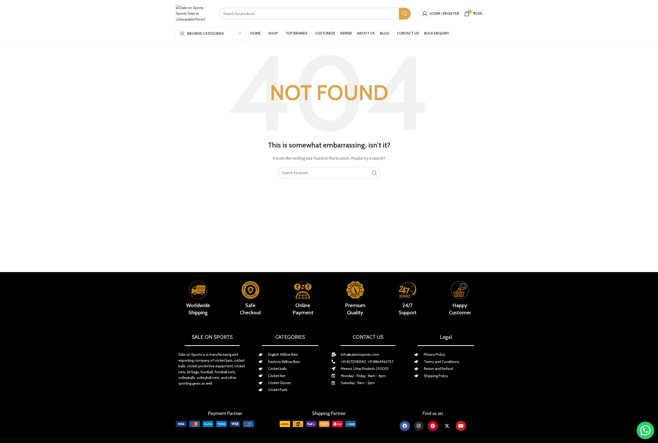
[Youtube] (461, 426)
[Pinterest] (433, 426)
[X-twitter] (447, 426)
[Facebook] (405, 426)
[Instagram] (419, 426)
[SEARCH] (405, 14)
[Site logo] (193, 13)
